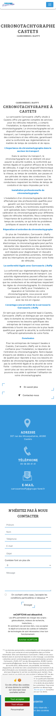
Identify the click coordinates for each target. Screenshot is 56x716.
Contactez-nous (31, 395)
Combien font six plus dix (17, 560)
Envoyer (28, 605)
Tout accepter (17, 699)
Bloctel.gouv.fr (39, 690)
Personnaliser (17, 709)
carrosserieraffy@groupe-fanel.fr (28, 488)
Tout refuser (17, 704)
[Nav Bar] (49, 4)
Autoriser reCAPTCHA (28, 639)
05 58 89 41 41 (28, 464)
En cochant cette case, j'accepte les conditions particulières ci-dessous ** (29, 596)
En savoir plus (31, 387)
